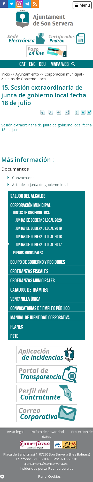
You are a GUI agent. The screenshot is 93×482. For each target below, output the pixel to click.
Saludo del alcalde (27, 196)
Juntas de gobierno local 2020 (39, 220)
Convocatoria (23, 177)
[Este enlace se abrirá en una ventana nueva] (4, 4)
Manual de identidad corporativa (40, 317)
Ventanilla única (25, 299)
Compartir (68, 112)
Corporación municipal (63, 74)
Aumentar (89, 112)
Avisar (77, 112)
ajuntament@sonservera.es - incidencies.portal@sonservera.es (46, 465)
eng (32, 64)
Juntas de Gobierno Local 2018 (39, 236)
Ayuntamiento (27, 74)
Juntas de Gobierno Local (25, 78)
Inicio (5, 74)
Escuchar (60, 112)
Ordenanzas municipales (32, 280)
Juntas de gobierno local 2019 (39, 228)
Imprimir (51, 112)
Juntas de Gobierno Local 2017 (39, 244)
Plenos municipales (28, 252)
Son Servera (47, 19)
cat (22, 64)
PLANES (16, 327)
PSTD (14, 336)
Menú (85, 5)
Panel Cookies (49, 476)
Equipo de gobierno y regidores (37, 262)
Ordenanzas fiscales (29, 271)
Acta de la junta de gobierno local (40, 184)
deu (42, 64)
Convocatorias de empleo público (39, 308)
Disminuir (83, 112)
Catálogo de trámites (29, 290)
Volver (43, 112)
